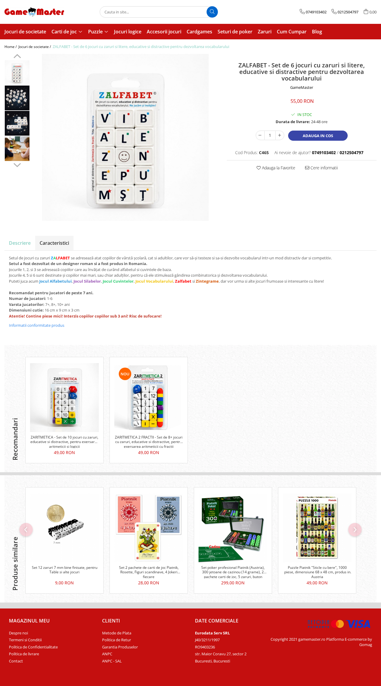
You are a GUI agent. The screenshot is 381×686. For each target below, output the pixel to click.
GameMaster (301, 87)
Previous (17, 57)
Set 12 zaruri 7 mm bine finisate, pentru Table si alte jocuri (64, 570)
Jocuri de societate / (35, 46)
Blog (317, 31)
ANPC (107, 653)
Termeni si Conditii (25, 639)
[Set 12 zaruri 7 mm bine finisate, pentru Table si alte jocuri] (64, 527)
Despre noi (18, 633)
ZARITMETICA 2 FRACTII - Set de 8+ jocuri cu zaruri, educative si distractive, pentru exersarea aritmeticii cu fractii (148, 441)
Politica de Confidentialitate (33, 647)
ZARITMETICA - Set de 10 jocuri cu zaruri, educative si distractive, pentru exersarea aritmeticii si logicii (64, 441)
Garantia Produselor (120, 647)
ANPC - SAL (112, 661)
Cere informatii (323, 168)
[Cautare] (212, 12)
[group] (125, 137)
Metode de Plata (116, 633)
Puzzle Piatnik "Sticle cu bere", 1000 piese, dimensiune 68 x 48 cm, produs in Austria (317, 571)
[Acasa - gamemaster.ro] (34, 11)
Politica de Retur (116, 639)
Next (17, 164)
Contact (16, 661)
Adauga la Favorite (278, 168)
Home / (11, 46)
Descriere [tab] (20, 243)
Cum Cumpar (292, 31)
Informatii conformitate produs (36, 325)
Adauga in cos (318, 135)
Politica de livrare (24, 653)
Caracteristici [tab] (54, 243)
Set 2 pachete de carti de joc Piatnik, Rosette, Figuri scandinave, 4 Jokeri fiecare (149, 571)
